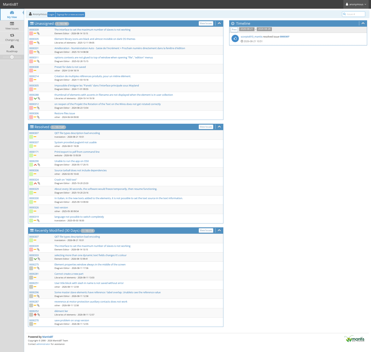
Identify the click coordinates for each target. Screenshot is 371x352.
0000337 (34, 142)
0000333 (34, 255)
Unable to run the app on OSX (71, 161)
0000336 (34, 170)
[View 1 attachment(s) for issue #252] (38, 314)
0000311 (34, 57)
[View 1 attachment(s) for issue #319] (38, 220)
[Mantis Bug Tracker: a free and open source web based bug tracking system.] (354, 338)
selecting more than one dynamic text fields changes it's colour (90, 255)
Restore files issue (64, 113)
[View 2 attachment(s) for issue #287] (38, 305)
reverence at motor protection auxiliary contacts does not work (90, 301)
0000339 (34, 29)
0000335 (34, 39)
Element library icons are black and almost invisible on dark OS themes (94, 39)
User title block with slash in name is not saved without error (89, 283)
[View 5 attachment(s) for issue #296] (38, 296)
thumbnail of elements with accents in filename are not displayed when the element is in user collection (113, 94)
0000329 (34, 189)
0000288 (34, 94)
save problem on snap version (71, 320)
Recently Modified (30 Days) (57, 230)
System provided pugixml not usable (75, 142)
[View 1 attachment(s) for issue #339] (38, 33)
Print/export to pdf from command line (77, 151)
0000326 (34, 207)
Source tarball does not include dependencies (80, 170)
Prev (234, 29)
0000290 (34, 161)
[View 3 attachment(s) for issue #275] (38, 268)
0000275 (34, 264)
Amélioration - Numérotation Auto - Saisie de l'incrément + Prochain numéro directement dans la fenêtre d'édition (119, 48)
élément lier (61, 311)
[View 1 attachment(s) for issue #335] (38, 42)
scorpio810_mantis (251, 36)
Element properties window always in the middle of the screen (90, 264)
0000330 (34, 198)
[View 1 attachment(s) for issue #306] (38, 117)
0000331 (34, 48)
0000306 (34, 113)
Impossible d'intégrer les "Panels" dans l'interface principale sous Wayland (96, 85)
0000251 (34, 283)
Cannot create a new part (68, 273)
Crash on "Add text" (65, 179)
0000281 (34, 273)
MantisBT (47, 336)
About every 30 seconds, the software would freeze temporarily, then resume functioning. (105, 189)
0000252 (34, 311)
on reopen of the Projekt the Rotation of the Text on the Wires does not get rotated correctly (107, 104)
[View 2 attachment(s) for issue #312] (38, 107)
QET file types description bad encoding (77, 133)
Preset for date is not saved (70, 67)
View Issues (206, 23)
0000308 (34, 67)
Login (51, 14)
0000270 (34, 320)
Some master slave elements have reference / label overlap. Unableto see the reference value (107, 292)
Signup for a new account (70, 14)
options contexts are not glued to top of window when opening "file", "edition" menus (103, 57)
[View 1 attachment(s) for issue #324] (38, 183)
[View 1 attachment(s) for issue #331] (38, 52)
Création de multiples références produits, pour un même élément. (92, 76)
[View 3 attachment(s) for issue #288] (38, 98)
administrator (43, 344)
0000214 (34, 76)
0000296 (34, 292)
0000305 (34, 85)
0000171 (34, 151)
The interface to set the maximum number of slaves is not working (92, 29)
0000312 (34, 104)
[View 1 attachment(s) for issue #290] (38, 164)
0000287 (34, 301)
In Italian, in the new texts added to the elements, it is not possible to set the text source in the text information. (118, 198)
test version (61, 207)
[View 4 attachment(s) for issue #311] (38, 61)
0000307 (34, 133)
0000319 (34, 216)
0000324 (34, 179)
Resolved (42, 126)
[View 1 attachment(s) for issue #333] (38, 258)
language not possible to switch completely (79, 216)
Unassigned (44, 23)
